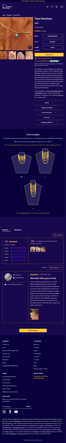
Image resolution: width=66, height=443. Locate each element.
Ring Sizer (5, 360)
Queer (36, 350)
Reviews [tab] (6, 230)
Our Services (6, 357)
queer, (15, 419)
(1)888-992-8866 (39, 378)
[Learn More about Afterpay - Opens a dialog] (59, 61)
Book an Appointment (40, 369)
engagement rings (18, 427)
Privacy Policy (6, 383)
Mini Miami (39, 93)
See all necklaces (33, 330)
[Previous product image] (2, 34)
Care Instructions (47, 112)
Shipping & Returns (47, 122)
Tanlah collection (46, 431)
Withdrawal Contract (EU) (10, 392)
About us (36, 344)
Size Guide (37, 50)
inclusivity (49, 425)
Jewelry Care (6, 353)
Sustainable (37, 353)
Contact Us (60, 95)
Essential (49, 91)
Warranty (47, 117)
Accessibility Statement (9, 377)
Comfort (36, 360)
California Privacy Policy (9, 386)
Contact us (5, 344)
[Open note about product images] (30, 47)
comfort (41, 425)
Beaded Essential (58, 91)
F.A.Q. (4, 347)
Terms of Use (6, 389)
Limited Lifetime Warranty (10, 366)
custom (21, 434)
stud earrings (47, 429)
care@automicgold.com (41, 376)
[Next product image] (31, 34)
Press (35, 363)
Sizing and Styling (46, 108)
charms (59, 429)
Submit (28, 406)
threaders (35, 431)
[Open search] (47, 7)
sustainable (17, 421)
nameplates (12, 434)
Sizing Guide (25, 213)
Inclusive (36, 357)
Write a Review (58, 235)
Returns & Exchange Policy (10, 350)
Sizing (4, 363)
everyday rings (6, 427)
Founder (36, 347)
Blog (35, 366)
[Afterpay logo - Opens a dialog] (54, 61)
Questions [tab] (17, 230)
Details (47, 103)
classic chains (9, 431)
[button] (40, 31)
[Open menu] (62, 6)
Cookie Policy (6, 380)
